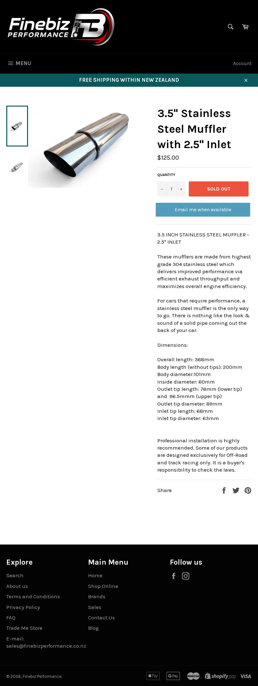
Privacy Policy (23, 607)
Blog (93, 628)
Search (15, 575)
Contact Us (101, 617)
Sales (94, 607)
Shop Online (103, 586)
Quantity (166, 175)
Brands (96, 596)
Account (242, 63)
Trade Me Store (24, 628)
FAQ (10, 617)
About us (17, 586)
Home (95, 575)
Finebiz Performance (42, 676)
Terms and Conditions (33, 596)
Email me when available (203, 210)
